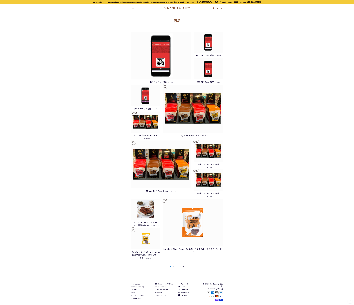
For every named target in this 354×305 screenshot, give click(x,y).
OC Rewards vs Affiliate (164, 284)
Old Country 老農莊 (177, 8)
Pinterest (184, 290)
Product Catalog (137, 287)
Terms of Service (161, 290)
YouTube (183, 295)
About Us (134, 290)
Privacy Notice (160, 295)
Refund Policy (160, 287)
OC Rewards (136, 298)
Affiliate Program (137, 295)
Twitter (183, 287)
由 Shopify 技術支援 (215, 289)
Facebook (184, 284)
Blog (133, 292)
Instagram (184, 292)
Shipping (158, 292)
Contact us (135, 284)
